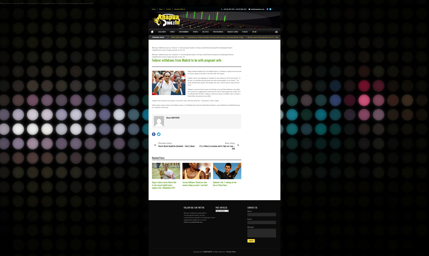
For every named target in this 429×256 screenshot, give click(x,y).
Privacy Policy (231, 252)
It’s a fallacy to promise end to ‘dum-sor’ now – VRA (217, 147)
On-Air (254, 32)
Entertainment (184, 32)
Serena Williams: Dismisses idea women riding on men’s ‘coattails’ (195, 184)
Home (154, 9)
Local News (162, 32)
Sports (195, 32)
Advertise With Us (179, 9)
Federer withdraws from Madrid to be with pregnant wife (186, 60)
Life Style (205, 32)
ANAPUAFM (208, 252)
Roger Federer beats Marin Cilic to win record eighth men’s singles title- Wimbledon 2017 (164, 185)
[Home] (152, 32)
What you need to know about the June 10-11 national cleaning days (248, 37)
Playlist (245, 32)
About (161, 9)
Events (172, 32)
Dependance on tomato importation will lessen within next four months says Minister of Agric (195, 37)
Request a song (233, 32)
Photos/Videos (218, 32)
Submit (251, 241)
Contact (168, 9)
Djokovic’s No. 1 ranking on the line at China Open (224, 184)
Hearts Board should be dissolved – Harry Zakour (176, 146)
